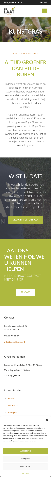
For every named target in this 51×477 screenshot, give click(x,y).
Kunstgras (12, 413)
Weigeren (25, 459)
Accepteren (25, 451)
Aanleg (11, 398)
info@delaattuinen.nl (13, 3)
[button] (46, 420)
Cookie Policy (24, 473)
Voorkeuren (25, 466)
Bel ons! (43, 3)
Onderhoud (13, 406)
